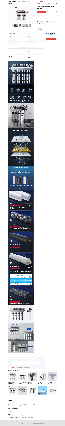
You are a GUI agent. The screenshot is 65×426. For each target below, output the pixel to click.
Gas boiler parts (9, 403)
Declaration (39, 423)
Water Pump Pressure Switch (23, 404)
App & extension (48, 3)
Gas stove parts (22, 403)
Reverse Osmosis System (24, 412)
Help (44, 3)
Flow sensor (46, 405)
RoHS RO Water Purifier (17, 417)
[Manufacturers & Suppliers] (12, 1)
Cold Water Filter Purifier (11, 417)
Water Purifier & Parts (47, 403)
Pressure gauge (9, 405)
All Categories (10, 3)
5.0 (48, 34)
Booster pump (33, 404)
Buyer (41, 3)
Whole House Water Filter (11, 412)
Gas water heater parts (34, 403)
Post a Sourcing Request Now (26, 367)
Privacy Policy (42, 423)
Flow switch (33, 405)
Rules (56, 3)
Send (13, 367)
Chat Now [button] (51, 41)
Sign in (56, 1)
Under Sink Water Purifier (18, 412)
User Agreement (36, 423)
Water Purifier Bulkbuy (30, 417)
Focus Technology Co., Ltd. (28, 423)
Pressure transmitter (22, 405)
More (8, 418)
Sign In (37, 30)
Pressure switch (46, 404)
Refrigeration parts (10, 404)
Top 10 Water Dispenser (23, 417)
